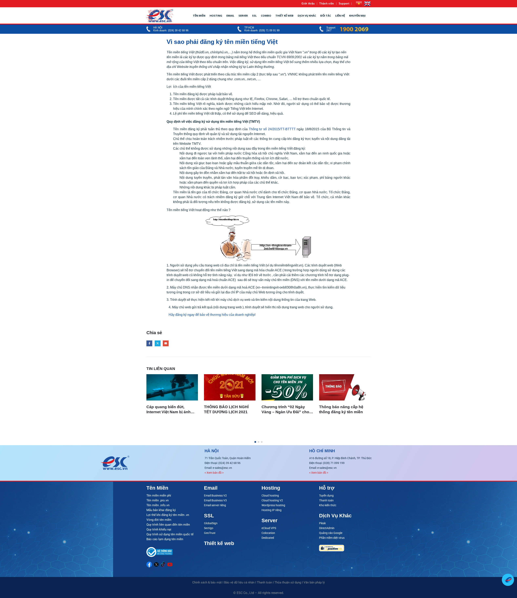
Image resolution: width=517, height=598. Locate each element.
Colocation (268, 533)
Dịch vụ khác (307, 15)
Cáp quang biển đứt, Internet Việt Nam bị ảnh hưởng (168, 412)
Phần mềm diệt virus (332, 537)
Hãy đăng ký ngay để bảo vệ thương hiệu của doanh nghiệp (212, 314)
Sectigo (208, 528)
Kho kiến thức (327, 505)
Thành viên (326, 3)
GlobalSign (211, 523)
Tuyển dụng (326, 495)
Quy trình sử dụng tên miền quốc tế (169, 534)
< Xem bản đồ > (214, 472)
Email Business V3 (215, 500)
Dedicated (268, 537)
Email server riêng (215, 505)
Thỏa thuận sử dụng (287, 582)
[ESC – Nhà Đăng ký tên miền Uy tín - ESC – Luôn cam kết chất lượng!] (159, 15)
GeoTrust (209, 533)
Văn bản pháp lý (314, 582)
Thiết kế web (284, 15)
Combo (266, 15)
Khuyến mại (357, 15)
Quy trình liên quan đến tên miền (168, 524)
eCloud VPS (269, 528)
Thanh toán (326, 500)
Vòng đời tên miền (158, 520)
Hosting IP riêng (272, 510)
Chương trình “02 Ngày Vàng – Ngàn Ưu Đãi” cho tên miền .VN (285, 412)
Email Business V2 (215, 495)
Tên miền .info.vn (157, 505)
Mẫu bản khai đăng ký (161, 510)
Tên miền (199, 15)
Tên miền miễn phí (158, 495)
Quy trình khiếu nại (158, 529)
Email (230, 15)
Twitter (158, 343)
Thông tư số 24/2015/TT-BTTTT (272, 129)
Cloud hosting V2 (272, 500)
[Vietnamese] (359, 3)
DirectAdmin (326, 528)
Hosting (216, 15)
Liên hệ (340, 15)
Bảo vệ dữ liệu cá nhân (239, 582)
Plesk (322, 523)
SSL (254, 15)
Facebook (149, 343)
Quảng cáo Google (330, 533)
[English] (367, 3)
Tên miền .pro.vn (157, 500)
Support (344, 3)
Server (243, 15)
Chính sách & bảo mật (207, 582)
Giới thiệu (308, 3)
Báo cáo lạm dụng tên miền (164, 539)
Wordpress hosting (273, 505)
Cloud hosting (270, 495)
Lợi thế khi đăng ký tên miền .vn (167, 515)
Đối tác (325, 15)
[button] (255, 442)
